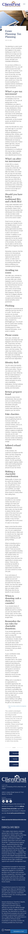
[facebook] (7, 801)
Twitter (15, 759)
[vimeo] (10, 801)
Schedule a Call (19, 931)
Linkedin (15, 764)
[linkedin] (3, 801)
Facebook (16, 753)
